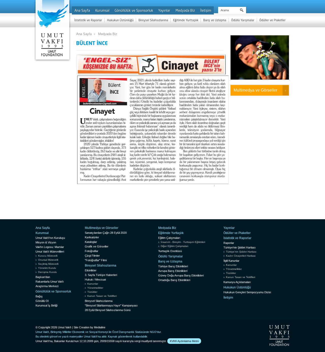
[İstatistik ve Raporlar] (88, 20)
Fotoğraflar (91, 251)
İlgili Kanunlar (231, 260)
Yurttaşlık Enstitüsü (170, 251)
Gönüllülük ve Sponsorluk (53, 291)
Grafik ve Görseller (96, 246)
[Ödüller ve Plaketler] (272, 20)
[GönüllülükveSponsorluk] (134, 10)
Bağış (39, 296)
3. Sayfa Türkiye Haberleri (101, 274)
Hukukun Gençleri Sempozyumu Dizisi (247, 292)
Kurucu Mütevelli (47, 255)
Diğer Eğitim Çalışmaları (174, 246)
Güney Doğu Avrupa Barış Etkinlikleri (181, 275)
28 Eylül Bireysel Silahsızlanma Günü (108, 310)
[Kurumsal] (102, 10)
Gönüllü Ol (42, 300)
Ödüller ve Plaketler (237, 233)
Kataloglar (91, 241)
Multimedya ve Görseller (255, 90)
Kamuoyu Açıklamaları (237, 282)
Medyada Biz (107, 34)
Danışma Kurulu (47, 272)
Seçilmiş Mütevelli (48, 263)
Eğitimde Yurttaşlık (171, 233)
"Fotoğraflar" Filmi (96, 260)
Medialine (99, 327)
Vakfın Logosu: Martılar (50, 246)
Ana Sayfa (84, 34)
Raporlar (228, 242)
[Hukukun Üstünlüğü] (120, 20)
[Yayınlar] (164, 10)
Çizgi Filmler (92, 255)
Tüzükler (92, 291)
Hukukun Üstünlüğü (237, 287)
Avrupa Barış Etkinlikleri (172, 270)
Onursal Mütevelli (48, 259)
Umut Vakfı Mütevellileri (50, 251)
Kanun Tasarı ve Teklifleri (102, 296)
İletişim (228, 297)
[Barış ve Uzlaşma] (214, 20)
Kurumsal (42, 233)
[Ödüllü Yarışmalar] (242, 20)
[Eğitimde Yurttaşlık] (185, 20)
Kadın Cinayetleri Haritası (241, 255)
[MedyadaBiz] (185, 10)
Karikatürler (92, 237)
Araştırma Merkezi (47, 286)
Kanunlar (92, 283)
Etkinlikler (90, 270)
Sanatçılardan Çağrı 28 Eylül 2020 (106, 232)
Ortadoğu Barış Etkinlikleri (174, 280)
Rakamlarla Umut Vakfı (50, 281)
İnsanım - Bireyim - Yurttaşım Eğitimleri (183, 242)
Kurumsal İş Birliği (46, 305)
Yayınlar (229, 228)
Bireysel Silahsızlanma (100, 265)
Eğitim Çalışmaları (169, 237)
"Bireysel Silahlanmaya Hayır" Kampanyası (111, 305)
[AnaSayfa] (82, 10)
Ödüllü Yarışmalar (170, 256)
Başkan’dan (43, 276)
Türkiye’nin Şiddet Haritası (239, 247)
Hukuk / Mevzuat (95, 279)
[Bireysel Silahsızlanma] (153, 20)
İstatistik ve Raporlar (237, 238)
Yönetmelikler (95, 287)
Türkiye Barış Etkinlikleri (173, 266)
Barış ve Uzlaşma (170, 261)
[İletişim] (206, 10)
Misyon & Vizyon (46, 242)
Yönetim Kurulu (47, 268)
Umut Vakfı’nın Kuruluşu (50, 237)
